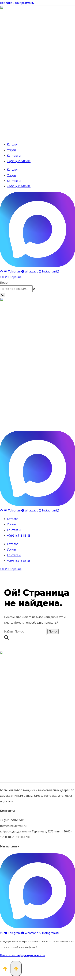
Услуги (11, 150)
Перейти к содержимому (17, 3)
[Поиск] (2, 295)
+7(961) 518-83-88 (19, 161)
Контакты (14, 156)
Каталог (12, 144)
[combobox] (16, 288)
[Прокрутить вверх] (5, 968)
